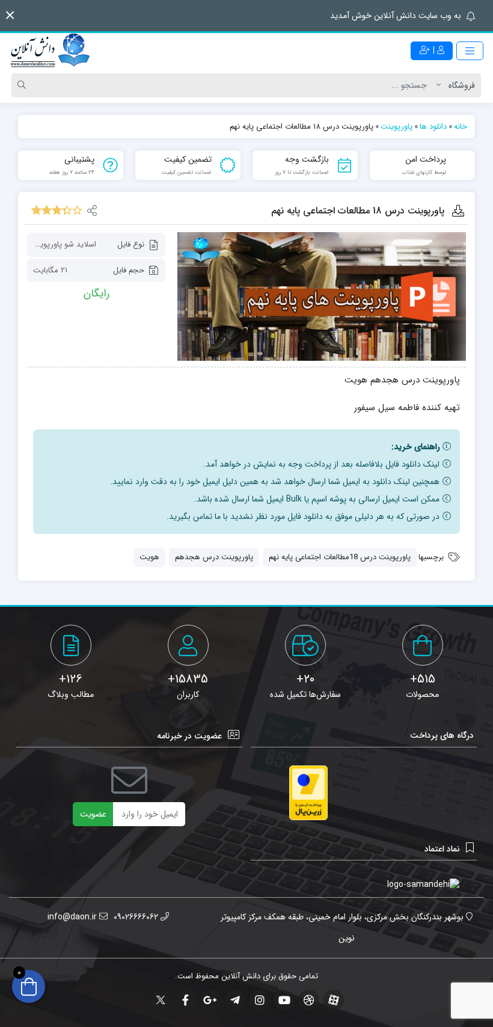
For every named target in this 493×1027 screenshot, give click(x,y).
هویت (149, 557)
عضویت (93, 814)
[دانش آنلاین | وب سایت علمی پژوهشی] (49, 51)
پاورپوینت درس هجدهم (214, 557)
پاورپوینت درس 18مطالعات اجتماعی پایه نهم (340, 557)
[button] (10, 15)
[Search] (23, 85)
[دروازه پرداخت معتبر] (308, 792)
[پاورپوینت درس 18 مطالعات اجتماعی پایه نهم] (321, 296)
